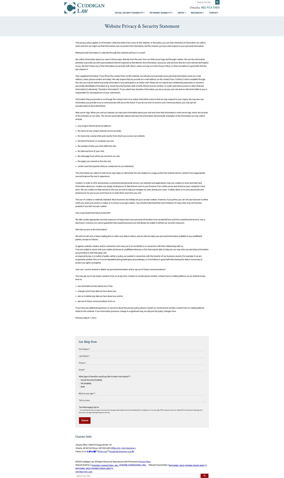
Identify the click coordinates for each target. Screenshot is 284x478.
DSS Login (88, 472)
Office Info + (116, 448)
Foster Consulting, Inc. (133, 465)
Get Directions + (129, 448)
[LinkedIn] (92, 451)
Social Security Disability (129, 13)
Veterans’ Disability (161, 13)
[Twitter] (90, 451)
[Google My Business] (119, 451)
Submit (84, 420)
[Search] (217, 2)
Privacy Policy (145, 461)
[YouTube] (95, 451)
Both (82, 387)
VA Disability (85, 383)
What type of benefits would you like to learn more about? (105, 376)
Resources (197, 13)
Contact (213, 13)
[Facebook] (88, 451)
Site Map (79, 472)
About (181, 13)
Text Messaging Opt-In (89, 407)
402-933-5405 (210, 7)
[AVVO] (101, 451)
